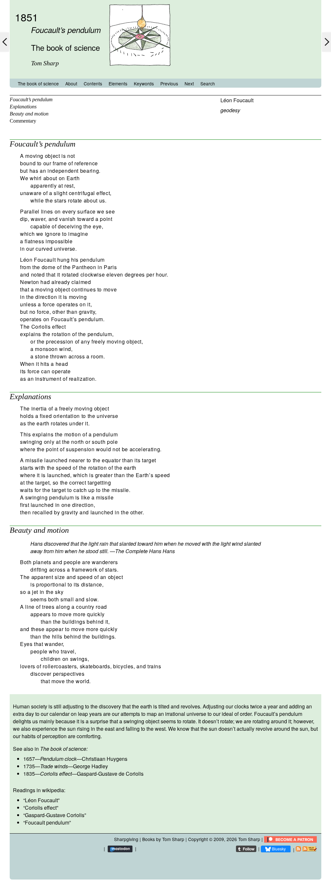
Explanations (23, 106)
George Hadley (90, 766)
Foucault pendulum (47, 822)
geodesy (230, 110)
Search (207, 83)
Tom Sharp (249, 839)
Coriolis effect (56, 773)
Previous (169, 83)
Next (189, 83)
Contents (93, 83)
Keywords (144, 83)
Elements (118, 83)
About (71, 83)
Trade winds (54, 766)
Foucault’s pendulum (31, 99)
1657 (29, 758)
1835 (29, 773)
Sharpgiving (126, 839)
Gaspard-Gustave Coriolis (54, 815)
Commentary (23, 121)
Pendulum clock (58, 758)
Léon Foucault (236, 100)
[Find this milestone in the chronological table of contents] (139, 72)
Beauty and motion (29, 113)
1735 (29, 766)
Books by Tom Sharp (163, 839)
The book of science (38, 83)
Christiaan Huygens (104, 758)
